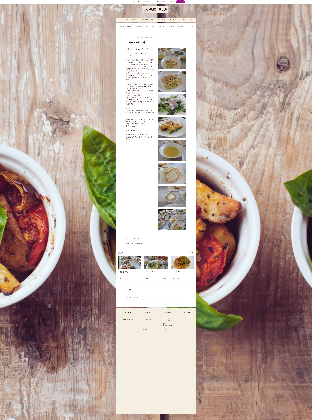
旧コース (161, 26)
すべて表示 (191, 252)
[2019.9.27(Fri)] (156, 262)
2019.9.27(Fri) (150, 272)
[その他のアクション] (185, 37)
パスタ (128, 233)
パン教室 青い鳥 (155, 9)
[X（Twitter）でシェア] (130, 238)
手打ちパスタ (124, 272)
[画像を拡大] (172, 58)
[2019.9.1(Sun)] (182, 262)
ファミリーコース (151, 26)
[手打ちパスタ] (129, 262)
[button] (192, 26)
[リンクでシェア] (138, 238)
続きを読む (181, 26)
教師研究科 (139, 26)
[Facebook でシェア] (126, 238)
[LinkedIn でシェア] (134, 238)
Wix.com (167, 329)
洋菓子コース (170, 26)
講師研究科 (130, 26)
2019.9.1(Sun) (177, 272)
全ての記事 (121, 26)
